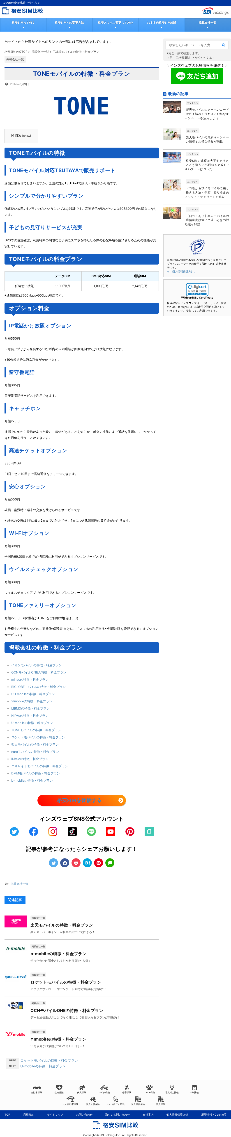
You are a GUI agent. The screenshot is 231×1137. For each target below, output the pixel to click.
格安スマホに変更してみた (115, 22)
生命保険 (59, 1092)
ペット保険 (149, 1092)
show (26, 135)
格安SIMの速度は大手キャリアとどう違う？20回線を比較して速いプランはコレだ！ (207, 165)
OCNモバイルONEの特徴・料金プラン (38, 672)
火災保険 (81, 1092)
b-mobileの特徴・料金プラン (32, 780)
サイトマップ (55, 1114)
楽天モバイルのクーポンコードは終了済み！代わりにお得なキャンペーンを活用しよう (207, 114)
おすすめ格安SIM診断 (161, 22)
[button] (197, 289)
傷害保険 (126, 1092)
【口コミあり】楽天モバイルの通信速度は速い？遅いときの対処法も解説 (207, 220)
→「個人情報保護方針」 (181, 271)
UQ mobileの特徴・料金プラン (33, 694)
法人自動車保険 (70, 1104)
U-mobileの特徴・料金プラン (32, 723)
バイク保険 (104, 1092)
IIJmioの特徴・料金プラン (30, 759)
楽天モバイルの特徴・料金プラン (35, 744)
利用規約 (28, 1114)
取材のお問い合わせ (117, 1114)
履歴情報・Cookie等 (213, 1114)
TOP (7, 1114)
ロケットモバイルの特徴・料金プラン (38, 737)
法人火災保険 (93, 1104)
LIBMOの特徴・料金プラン (30, 708)
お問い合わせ (84, 1114)
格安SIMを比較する (79, 800)
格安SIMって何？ (23, 22)
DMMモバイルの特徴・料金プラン (35, 773)
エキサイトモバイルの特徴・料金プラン (39, 766)
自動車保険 (36, 1092)
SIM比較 (194, 1092)
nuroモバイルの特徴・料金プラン (35, 751)
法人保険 (160, 1104)
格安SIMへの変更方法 (69, 22)
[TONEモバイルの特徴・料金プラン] (87, 862)
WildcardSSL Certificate (197, 297)
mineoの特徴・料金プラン (30, 679)
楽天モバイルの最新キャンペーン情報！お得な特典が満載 (207, 139)
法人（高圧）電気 (115, 1104)
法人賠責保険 (138, 1104)
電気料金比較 (172, 1092)
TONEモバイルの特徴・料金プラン (36, 730)
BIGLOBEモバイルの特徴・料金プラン (38, 687)
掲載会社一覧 (207, 22)
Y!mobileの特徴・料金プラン (31, 701)
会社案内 (148, 1114)
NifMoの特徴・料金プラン (30, 715)
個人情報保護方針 (177, 1114)
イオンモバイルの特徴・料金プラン (36, 665)
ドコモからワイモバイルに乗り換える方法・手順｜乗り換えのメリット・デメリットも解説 (207, 192)
